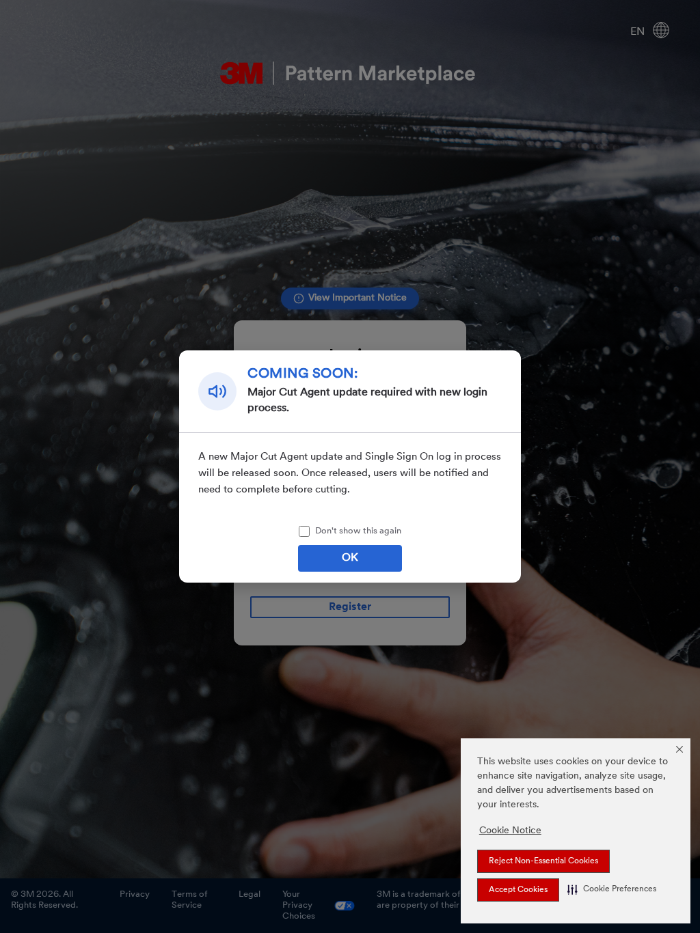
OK (350, 558)
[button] (612, 889)
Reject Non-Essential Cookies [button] (543, 861)
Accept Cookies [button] (518, 890)
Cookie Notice (510, 831)
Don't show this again (358, 531)
